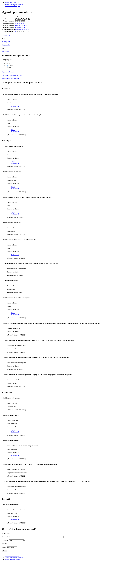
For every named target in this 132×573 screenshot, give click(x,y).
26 (20, 29)
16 (28, 25)
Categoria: (5, 60)
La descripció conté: (8, 537)
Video (13, 130)
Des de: (4, 544)
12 (20, 25)
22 (26, 27)
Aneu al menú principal (12, 2)
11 (17, 25)
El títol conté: (6, 533)
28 (24, 29)
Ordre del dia (15, 106)
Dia (9, 63)
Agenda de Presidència (9, 72)
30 (28, 29)
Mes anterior (6, 35)
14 (24, 25)
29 (26, 29)
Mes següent (6, 41)
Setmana (10, 65)
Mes (9, 67)
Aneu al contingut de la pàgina (14, 4)
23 (28, 27)
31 (16, 31)
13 (22, 25)
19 (20, 27)
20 (22, 27)
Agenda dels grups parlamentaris (12, 75)
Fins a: (4, 547)
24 (16, 29)
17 (16, 27)
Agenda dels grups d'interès (10, 78)
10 (16, 25)
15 (26, 25)
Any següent (6, 51)
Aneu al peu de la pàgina (12, 6)
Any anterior (6, 45)
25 (18, 29)
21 (24, 27)
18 (18, 27)
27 (22, 29)
